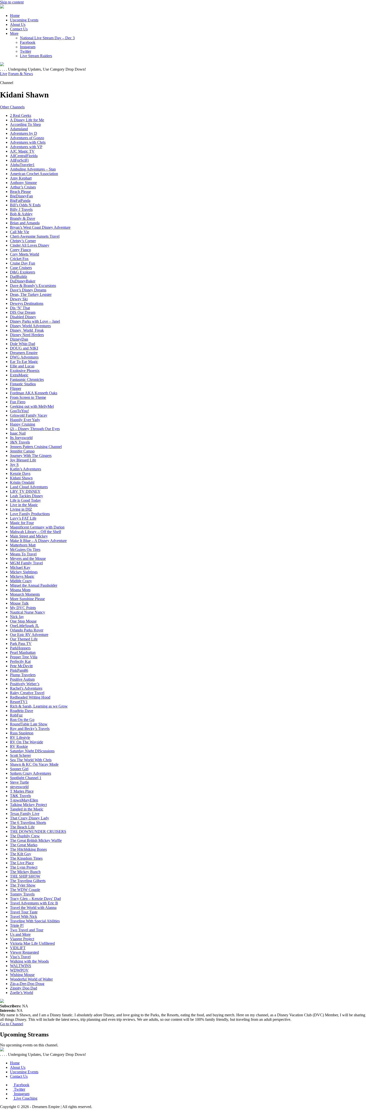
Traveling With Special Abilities (35, 921)
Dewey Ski (19, 299)
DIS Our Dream (22, 312)
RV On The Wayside (26, 742)
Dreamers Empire (24, 353)
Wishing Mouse (22, 975)
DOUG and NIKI (24, 348)
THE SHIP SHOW (25, 876)
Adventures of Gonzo (27, 138)
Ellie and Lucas (22, 366)
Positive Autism (22, 679)
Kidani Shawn (21, 478)
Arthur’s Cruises (23, 187)
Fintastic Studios (23, 384)
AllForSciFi (19, 160)
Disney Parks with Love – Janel (35, 321)
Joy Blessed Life (23, 460)
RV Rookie (19, 746)
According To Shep (25, 124)
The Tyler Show (23, 885)
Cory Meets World (24, 254)
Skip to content (12, 2)
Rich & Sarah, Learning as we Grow (39, 706)
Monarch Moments (25, 594)
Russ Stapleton (21, 733)
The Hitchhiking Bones (28, 849)
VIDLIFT (18, 948)
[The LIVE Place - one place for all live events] (2, 7)
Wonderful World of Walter (31, 979)
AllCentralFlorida (24, 156)
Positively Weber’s (24, 684)
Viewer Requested (24, 952)
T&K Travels (20, 796)
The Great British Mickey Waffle (36, 840)
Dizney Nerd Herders (27, 335)
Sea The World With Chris (31, 760)
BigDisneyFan (21, 196)
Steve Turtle (19, 782)
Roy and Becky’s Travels (30, 728)
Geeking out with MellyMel (32, 406)
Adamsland (19, 129)
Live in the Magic (24, 505)
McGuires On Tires (25, 549)
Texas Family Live (24, 813)
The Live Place (22, 863)
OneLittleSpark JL (24, 626)
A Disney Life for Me (27, 120)
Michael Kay (20, 567)
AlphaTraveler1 (22, 165)
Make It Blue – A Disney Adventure (38, 540)
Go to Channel (11, 1024)
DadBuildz (18, 276)
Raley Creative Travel (27, 693)
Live (3, 74)
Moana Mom (20, 590)
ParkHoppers (20, 648)
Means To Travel (23, 554)
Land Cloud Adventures (29, 487)
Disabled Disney (23, 317)
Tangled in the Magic (26, 809)
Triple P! (17, 925)
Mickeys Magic (22, 576)
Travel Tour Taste (24, 912)
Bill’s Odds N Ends (25, 205)
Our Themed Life (24, 639)
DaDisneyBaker (22, 281)
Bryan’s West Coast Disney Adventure (40, 227)
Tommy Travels (22, 894)
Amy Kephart (21, 178)
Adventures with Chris (28, 142)
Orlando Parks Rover (26, 630)
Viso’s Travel (20, 957)
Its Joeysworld (21, 438)
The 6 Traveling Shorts (28, 822)
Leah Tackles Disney (26, 496)
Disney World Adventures (30, 326)
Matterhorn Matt (23, 545)
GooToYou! (19, 411)
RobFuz (16, 715)
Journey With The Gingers (31, 455)
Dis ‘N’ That (20, 308)
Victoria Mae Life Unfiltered (32, 943)
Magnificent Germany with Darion (37, 527)
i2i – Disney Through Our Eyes (35, 429)
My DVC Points (23, 608)
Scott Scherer (20, 755)
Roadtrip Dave (21, 711)
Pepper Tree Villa (23, 657)
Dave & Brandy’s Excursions (33, 285)
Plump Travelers (23, 675)
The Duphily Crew (25, 836)
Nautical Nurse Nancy (27, 612)
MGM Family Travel (26, 563)
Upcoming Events (24, 20)
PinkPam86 (19, 670)
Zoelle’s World (21, 992)
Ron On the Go (22, 719)
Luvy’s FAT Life (23, 518)
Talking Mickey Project (28, 805)
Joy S (14, 464)
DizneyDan (19, 339)
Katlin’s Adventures (25, 469)
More (14, 33)
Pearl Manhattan (23, 652)
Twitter (25, 51)
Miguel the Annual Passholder (33, 585)
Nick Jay (17, 617)
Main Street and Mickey (29, 536)
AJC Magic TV (22, 151)
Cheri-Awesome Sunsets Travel (35, 236)
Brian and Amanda (25, 223)
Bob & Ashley (21, 214)
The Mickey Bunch (25, 872)
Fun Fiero (17, 402)
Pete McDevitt (21, 666)
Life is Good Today (25, 500)
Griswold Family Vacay (28, 415)
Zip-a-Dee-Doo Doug (27, 984)
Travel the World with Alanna (33, 907)
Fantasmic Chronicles (27, 379)
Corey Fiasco (20, 250)
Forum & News (20, 74)
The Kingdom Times (26, 858)
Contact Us (19, 29)
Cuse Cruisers (21, 268)
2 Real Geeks (20, 115)
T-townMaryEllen (24, 800)
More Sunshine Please (27, 599)
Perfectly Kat (20, 661)
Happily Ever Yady (25, 420)
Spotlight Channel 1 (25, 778)
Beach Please (20, 191)
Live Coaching (25, 1098)
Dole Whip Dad (22, 344)
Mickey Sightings (24, 572)
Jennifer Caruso (22, 451)
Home (15, 15)
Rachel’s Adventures (26, 688)
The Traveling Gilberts (28, 881)
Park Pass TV (21, 643)
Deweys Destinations (26, 303)
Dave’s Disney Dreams (28, 290)
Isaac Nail (18, 433)
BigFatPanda (20, 200)
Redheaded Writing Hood (30, 697)
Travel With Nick (23, 916)
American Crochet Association (34, 174)
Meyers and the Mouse (28, 558)
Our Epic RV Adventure (29, 634)
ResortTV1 (19, 702)
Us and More (20, 934)
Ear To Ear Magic (24, 361)
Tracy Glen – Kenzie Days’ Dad (35, 898)
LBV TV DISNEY (25, 491)
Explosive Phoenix (25, 370)
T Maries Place (22, 791)
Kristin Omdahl (22, 482)
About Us (17, 24)
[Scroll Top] (1, 1116)
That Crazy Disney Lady (29, 818)
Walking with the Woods (29, 961)
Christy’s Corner (23, 241)
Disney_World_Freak (27, 330)
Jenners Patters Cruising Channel (36, 447)
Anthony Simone (23, 182)
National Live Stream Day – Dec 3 (47, 38)
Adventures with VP (26, 147)
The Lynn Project (23, 867)
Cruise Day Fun (22, 263)
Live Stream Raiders (36, 56)
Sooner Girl (19, 769)
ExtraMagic (19, 375)
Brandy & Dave (22, 218)
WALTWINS (20, 966)
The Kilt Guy (20, 854)
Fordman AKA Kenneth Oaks (33, 393)
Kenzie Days (20, 473)
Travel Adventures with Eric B (34, 903)
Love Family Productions (30, 514)
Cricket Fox (19, 259)
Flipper (15, 388)
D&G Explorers (22, 272)
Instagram (27, 47)
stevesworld (19, 787)
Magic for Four (22, 523)
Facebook (27, 42)
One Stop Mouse (23, 621)
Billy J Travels (21, 209)
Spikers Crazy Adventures (30, 773)
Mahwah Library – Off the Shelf (35, 532)
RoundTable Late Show (29, 724)
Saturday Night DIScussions (32, 751)
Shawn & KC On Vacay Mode (34, 764)
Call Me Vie (19, 232)
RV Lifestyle (20, 737)
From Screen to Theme (28, 397)
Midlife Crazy (21, 581)
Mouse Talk (19, 603)
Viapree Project (22, 939)
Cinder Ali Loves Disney (29, 245)
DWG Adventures (24, 357)
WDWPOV (19, 970)
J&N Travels (20, 442)
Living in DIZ (21, 509)
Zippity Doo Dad (23, 988)
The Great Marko (23, 845)
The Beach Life (22, 827)
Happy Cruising (22, 424)
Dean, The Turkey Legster (31, 294)
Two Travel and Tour (26, 930)
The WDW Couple (25, 890)
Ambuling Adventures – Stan (33, 169)
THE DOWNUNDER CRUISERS (38, 831)
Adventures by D (23, 133)
